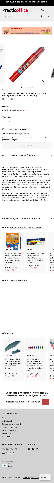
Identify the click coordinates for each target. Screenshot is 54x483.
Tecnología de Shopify (33, 477)
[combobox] (27, 16)
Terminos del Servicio (11, 427)
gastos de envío (26, 138)
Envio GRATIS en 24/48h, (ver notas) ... (21, 155)
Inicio (4, 90)
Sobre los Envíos (9, 430)
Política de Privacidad (11, 424)
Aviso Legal (7, 421)
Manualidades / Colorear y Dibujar (26, 227)
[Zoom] (43, 80)
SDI (3, 99)
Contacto (6, 418)
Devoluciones (8, 433)
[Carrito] (42, 10)
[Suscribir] (45, 402)
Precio (5, 106)
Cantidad (7, 117)
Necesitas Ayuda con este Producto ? (21, 218)
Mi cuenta (6, 436)
